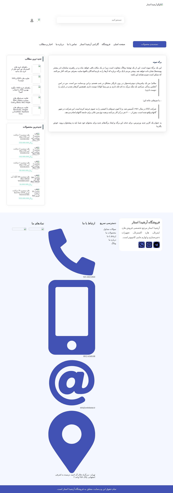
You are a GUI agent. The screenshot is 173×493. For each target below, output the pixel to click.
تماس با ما (72, 44)
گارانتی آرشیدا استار (89, 44)
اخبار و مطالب (46, 44)
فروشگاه (106, 44)
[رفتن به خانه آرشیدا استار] (149, 21)
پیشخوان (67, 123)
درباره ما (60, 44)
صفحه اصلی (119, 44)
